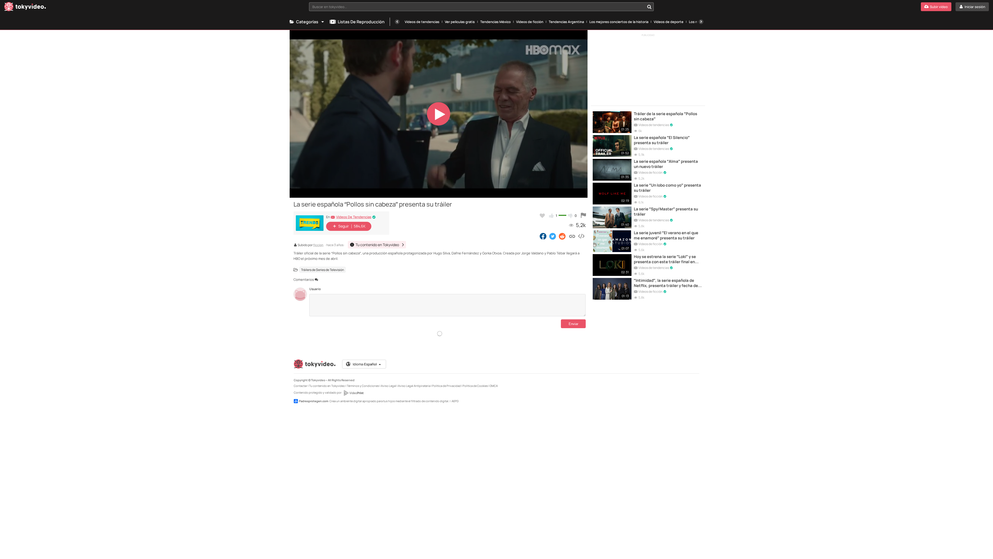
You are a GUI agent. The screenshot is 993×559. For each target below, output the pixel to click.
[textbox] (477, 7)
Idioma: (365, 364)
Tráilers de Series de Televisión (322, 270)
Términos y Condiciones (363, 386)
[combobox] (481, 6)
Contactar (300, 386)
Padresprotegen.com (313, 401)
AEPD (455, 401)
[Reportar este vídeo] (583, 215)
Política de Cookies (475, 386)
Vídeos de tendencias (422, 21)
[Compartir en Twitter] (552, 236)
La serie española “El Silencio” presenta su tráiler (662, 140)
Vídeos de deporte (668, 21)
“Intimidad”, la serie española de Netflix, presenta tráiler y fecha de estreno (666, 283)
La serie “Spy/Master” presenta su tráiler (666, 212)
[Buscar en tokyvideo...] (649, 6)
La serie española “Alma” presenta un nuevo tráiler (666, 164)
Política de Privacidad (446, 386)
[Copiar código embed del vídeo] (581, 236)
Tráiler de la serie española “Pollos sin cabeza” (665, 116)
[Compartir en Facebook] (543, 236)
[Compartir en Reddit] (562, 236)
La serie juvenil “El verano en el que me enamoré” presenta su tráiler (666, 235)
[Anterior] (397, 21)
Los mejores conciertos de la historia (618, 21)
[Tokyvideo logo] (25, 7)
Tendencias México (495, 21)
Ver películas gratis (460, 21)
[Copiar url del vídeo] (572, 236)
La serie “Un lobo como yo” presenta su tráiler (667, 188)
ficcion (318, 245)
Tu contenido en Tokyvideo (327, 386)
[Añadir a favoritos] (542, 215)
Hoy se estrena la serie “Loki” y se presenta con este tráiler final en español (665, 259)
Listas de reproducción (361, 22)
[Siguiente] (701, 21)
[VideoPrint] (353, 392)
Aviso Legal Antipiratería (414, 386)
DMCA (494, 386)
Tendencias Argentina (566, 21)
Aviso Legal (388, 386)
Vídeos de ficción (529, 21)
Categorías (307, 22)
